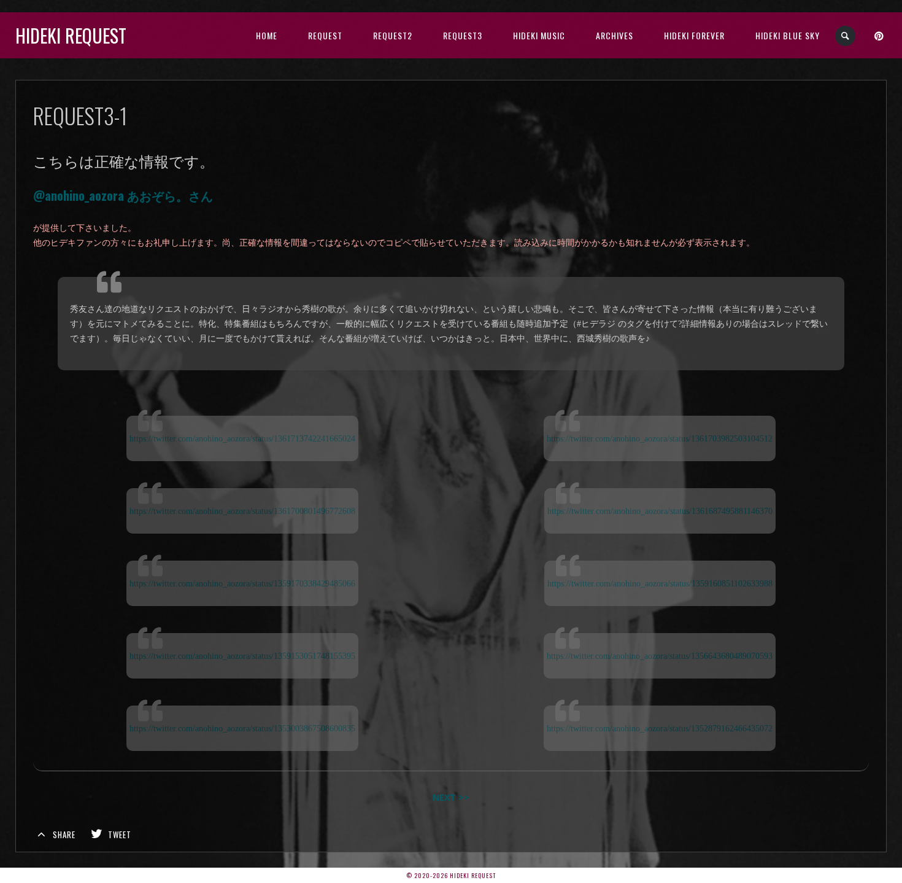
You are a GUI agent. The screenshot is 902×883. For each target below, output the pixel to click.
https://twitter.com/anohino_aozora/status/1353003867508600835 (242, 728)
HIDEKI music (539, 35)
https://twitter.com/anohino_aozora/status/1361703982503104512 (660, 438)
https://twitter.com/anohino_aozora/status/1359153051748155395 (242, 656)
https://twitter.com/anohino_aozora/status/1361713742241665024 (242, 438)
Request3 (462, 35)
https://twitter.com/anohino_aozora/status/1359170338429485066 (242, 583)
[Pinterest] (879, 35)
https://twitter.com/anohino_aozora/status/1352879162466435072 (660, 728)
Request (325, 35)
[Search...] (846, 36)
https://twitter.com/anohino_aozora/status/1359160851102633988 (660, 583)
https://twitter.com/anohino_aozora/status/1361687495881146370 (660, 511)
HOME (266, 35)
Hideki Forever (694, 35)
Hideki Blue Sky (787, 35)
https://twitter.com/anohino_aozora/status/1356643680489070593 (660, 656)
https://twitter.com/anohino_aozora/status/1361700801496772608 (242, 511)
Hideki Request (70, 35)
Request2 (392, 35)
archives (614, 35)
